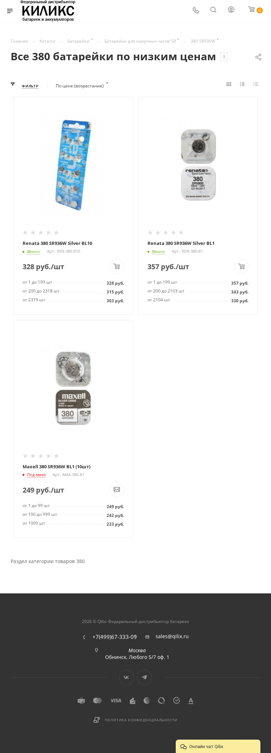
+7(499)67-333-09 (114, 637)
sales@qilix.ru (172, 636)
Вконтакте (126, 677)
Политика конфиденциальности (141, 719)
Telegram (144, 677)
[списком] (243, 86)
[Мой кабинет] (231, 11)
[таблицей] (257, 86)
